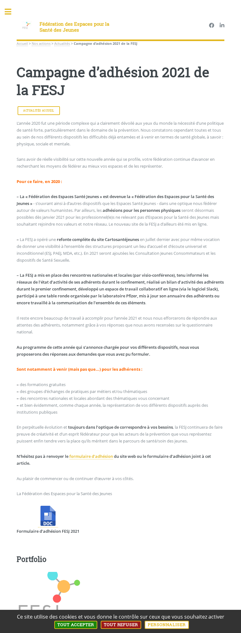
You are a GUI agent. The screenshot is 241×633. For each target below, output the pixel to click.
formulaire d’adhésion (91, 456)
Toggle (11, 12)
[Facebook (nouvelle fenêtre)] (211, 26)
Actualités (62, 43)
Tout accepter (75, 624)
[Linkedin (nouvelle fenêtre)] (222, 26)
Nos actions (41, 43)
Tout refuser (121, 624)
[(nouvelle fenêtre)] (48, 524)
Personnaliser (167, 624)
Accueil (22, 43)
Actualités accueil (38, 110)
